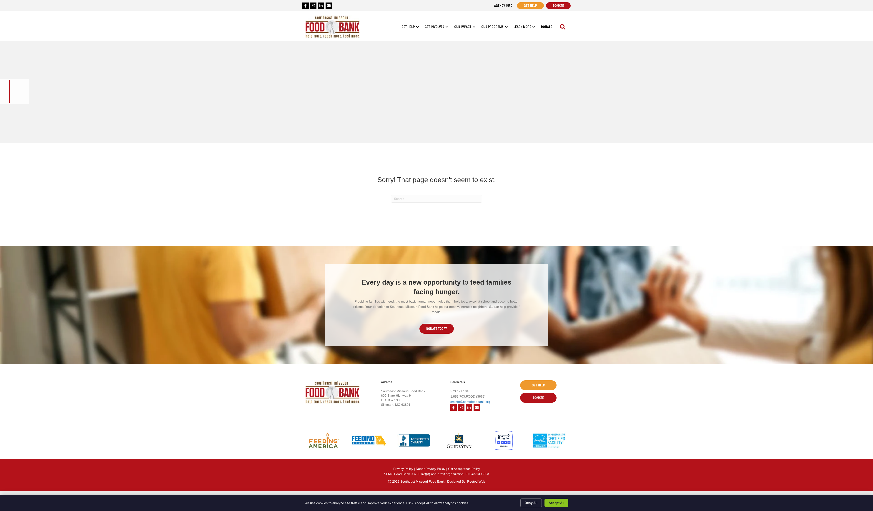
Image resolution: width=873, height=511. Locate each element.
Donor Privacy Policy (431, 469)
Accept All (556, 503)
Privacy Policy (403, 469)
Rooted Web (476, 481)
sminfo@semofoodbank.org (470, 401)
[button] (417, 26)
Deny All (531, 503)
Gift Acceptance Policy (464, 469)
